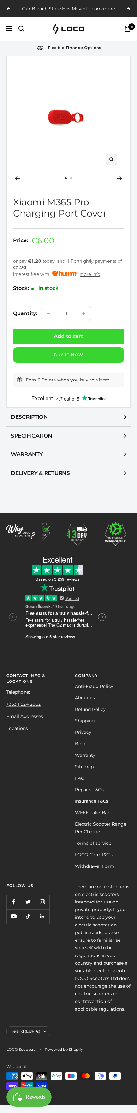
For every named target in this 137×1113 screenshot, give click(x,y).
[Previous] (17, 178)
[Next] (119, 178)
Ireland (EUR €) (25, 1031)
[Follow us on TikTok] (28, 916)
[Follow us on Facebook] (13, 902)
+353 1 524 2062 (23, 704)
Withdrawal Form (94, 866)
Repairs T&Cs (89, 789)
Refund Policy (90, 709)
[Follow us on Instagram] (42, 902)
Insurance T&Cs (91, 801)
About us (85, 698)
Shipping (85, 721)
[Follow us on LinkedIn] (42, 916)
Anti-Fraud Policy (94, 686)
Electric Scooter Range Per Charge (100, 828)
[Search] (21, 29)
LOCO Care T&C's (94, 855)
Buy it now (68, 354)
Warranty (27, 454)
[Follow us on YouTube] (13, 916)
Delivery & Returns (40, 473)
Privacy (83, 732)
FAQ (80, 778)
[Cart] (127, 29)
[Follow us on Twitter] (28, 902)
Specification (31, 435)
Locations (17, 728)
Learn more (98, 11)
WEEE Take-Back (94, 812)
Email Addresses (24, 716)
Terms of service (93, 843)
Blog (80, 744)
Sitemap (84, 767)
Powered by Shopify (64, 1049)
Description (29, 417)
